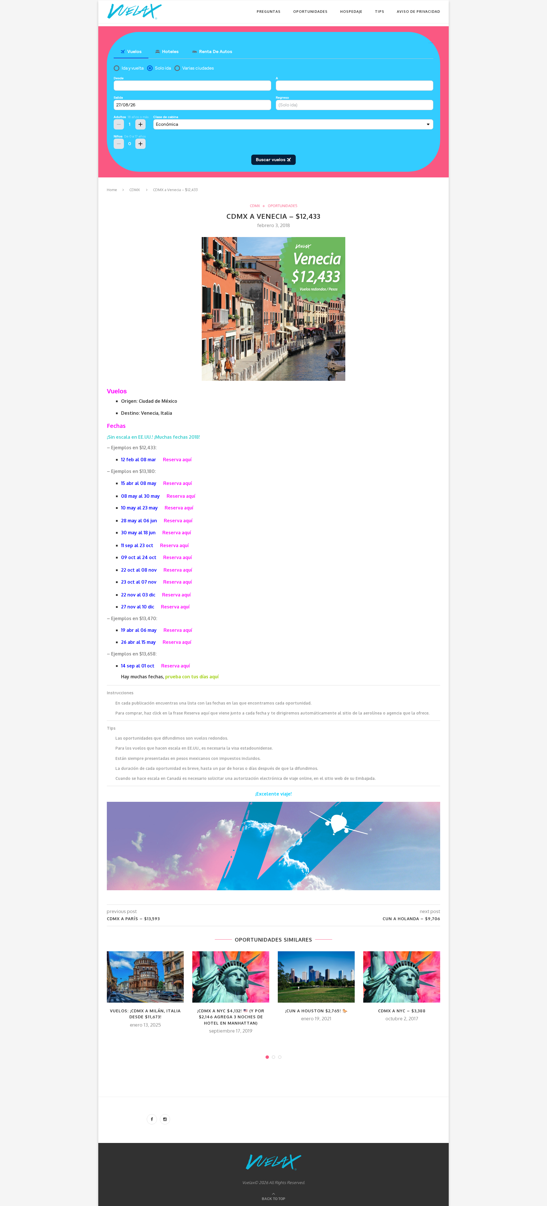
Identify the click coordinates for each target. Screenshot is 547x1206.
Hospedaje (351, 11)
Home (112, 189)
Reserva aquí (177, 459)
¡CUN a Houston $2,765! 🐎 (316, 1010)
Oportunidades (310, 11)
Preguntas (269, 11)
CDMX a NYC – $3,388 (402, 1010)
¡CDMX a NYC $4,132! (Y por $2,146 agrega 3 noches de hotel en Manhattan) (230, 1016)
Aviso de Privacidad (418, 11)
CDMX (134, 189)
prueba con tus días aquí (192, 676)
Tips (379, 11)
